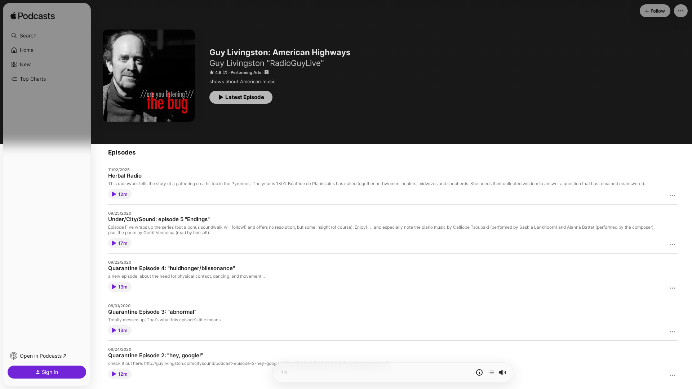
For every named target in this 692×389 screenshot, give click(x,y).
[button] (47, 36)
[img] (32, 16)
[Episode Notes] (479, 372)
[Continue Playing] (491, 372)
